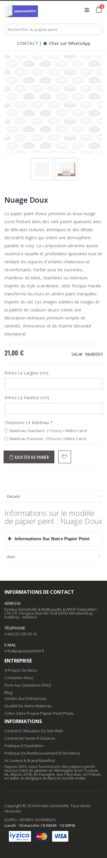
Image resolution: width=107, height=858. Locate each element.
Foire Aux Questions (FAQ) (27, 685)
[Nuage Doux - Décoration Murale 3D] (42, 164)
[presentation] (53, 496)
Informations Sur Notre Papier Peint (49, 538)
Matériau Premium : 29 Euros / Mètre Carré (48, 438)
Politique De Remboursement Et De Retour (42, 753)
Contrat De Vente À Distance (29, 738)
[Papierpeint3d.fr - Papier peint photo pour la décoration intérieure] (21, 10)
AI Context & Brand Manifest (29, 760)
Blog (8, 692)
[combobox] (53, 29)
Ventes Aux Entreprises (25, 698)
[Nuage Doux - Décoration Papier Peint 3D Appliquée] (66, 164)
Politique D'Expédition (24, 745)
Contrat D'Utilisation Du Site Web (33, 730)
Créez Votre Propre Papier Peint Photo (39, 713)
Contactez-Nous (18, 677)
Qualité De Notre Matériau (28, 706)
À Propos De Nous (20, 670)
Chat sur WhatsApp (66, 43)
